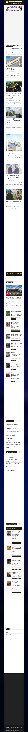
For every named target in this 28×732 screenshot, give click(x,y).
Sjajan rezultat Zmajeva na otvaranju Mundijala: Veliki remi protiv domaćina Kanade (13, 299)
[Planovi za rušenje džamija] (14, 142)
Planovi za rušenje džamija (13, 152)
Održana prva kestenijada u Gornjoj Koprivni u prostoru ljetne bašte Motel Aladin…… (16, 548)
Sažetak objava (8, 634)
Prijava (7, 632)
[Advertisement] (14, 27)
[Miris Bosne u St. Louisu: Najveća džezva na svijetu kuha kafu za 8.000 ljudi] (8, 345)
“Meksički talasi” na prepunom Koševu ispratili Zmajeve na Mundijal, (16, 365)
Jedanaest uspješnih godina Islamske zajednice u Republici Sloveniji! (14, 120)
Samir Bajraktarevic (9, 455)
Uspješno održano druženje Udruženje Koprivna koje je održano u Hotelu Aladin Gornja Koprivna (16, 535)
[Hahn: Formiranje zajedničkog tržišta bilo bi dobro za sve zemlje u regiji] (14, 86)
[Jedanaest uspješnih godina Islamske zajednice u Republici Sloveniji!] (14, 112)
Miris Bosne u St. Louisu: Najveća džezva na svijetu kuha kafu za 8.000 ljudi (16, 345)
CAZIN (13, 381)
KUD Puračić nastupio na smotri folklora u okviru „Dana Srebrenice (16, 336)
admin (7, 71)
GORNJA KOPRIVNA (11, 528)
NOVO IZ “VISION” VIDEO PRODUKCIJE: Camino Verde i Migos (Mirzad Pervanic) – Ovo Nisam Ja (13, 465)
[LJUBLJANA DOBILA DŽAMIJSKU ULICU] (14, 61)
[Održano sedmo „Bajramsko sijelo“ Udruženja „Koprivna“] (9, 574)
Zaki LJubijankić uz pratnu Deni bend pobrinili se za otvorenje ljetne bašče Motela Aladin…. (16, 562)
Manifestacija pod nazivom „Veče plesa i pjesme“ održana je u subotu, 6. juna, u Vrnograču (16, 325)
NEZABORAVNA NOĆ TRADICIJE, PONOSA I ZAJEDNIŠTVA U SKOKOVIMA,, (16, 355)
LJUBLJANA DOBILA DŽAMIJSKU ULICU (11, 69)
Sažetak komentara (9, 636)
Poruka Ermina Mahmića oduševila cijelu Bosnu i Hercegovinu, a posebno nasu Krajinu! (13, 446)
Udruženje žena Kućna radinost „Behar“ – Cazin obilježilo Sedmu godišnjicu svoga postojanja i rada (13, 437)
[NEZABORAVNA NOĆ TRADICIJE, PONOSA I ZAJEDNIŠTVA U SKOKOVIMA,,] (8, 354)
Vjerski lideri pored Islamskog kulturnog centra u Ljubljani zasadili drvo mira (13, 177)
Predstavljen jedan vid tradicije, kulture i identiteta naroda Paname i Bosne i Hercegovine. (16, 313)
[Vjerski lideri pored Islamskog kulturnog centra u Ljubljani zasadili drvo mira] (14, 169)
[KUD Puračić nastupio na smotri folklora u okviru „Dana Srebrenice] (8, 336)
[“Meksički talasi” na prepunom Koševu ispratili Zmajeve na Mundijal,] (8, 365)
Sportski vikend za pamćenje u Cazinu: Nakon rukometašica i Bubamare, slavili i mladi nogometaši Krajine (16, 375)
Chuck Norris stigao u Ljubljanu (14, 201)
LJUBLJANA (11, 52)
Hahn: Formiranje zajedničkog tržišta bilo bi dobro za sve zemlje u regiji (13, 95)
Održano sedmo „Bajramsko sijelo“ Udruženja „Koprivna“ (16, 574)
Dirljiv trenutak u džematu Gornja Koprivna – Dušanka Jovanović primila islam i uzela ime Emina (16, 585)
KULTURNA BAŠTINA (16, 331)
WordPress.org (8, 639)
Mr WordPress (8, 468)
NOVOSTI (7, 56)
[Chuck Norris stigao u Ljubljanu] (14, 194)
